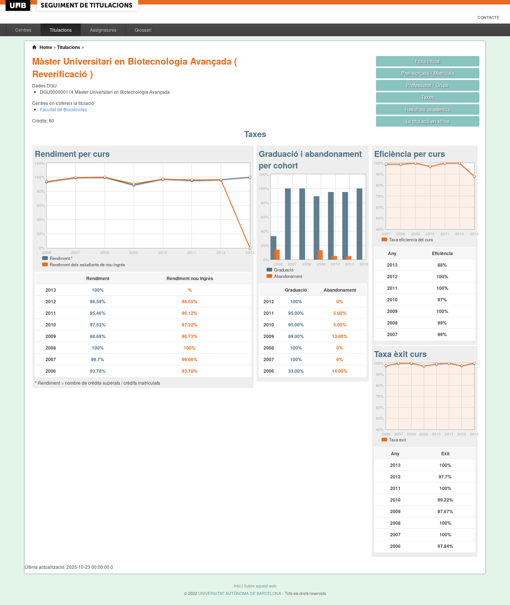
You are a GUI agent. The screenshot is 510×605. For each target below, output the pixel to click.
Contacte (489, 17)
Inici (237, 586)
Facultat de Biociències (63, 109)
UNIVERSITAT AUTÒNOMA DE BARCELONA (239, 593)
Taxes (427, 96)
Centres (23, 30)
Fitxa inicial (427, 61)
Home (46, 47)
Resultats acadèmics (428, 109)
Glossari (143, 30)
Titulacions (61, 30)
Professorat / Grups (427, 85)
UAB (18, 5)
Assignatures (103, 30)
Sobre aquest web (260, 586)
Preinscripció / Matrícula (427, 73)
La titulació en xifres (428, 121)
